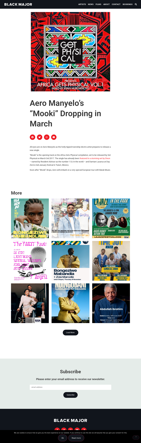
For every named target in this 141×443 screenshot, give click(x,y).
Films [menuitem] (98, 4)
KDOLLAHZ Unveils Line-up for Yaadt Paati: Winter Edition (29, 269)
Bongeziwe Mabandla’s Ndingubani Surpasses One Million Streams (66, 306)
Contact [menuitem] (116, 4)
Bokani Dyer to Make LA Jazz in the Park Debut (110, 227)
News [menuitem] (90, 4)
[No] (136, 437)
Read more (76, 438)
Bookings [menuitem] (127, 4)
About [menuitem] (106, 4)
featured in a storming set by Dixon (95, 158)
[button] (136, 4)
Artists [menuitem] (82, 4)
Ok (62, 438)
